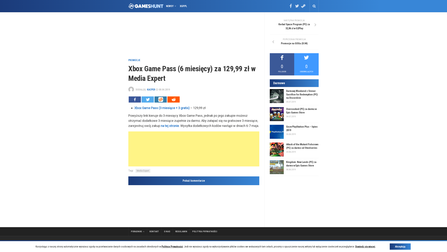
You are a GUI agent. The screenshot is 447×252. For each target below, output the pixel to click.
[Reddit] (173, 99)
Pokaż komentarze (194, 180)
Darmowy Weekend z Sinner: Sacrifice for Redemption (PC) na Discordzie (302, 94)
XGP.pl (183, 6)
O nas (167, 231)
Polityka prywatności (204, 231)
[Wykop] (161, 99)
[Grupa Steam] (303, 7)
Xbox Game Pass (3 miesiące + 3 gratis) (162, 108)
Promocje (134, 60)
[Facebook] (291, 7)
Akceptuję (400, 246)
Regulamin (181, 231)
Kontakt (154, 231)
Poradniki (136, 231)
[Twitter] (297, 7)
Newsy (170, 6)
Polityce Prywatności (172, 246)
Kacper (151, 89)
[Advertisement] (193, 35)
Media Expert (143, 171)
